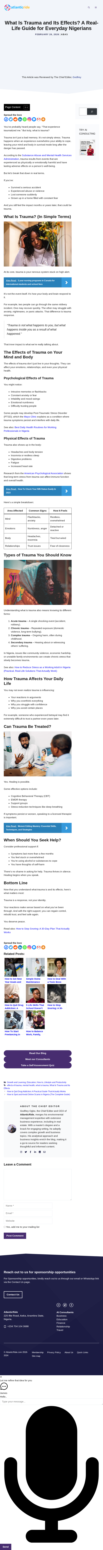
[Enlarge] (13, 1127)
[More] (43, 119)
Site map (36, 1356)
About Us (69, 1352)
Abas (64, 34)
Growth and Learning (16, 1082)
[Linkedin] (20, 119)
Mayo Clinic (30, 416)
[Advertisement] (51, 54)
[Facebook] (6, 119)
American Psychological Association (43, 473)
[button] (88, 7)
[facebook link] (71, 1305)
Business (62, 1315)
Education (31, 1082)
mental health (29, 1085)
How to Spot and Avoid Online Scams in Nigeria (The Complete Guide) (38, 1094)
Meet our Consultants (37, 1059)
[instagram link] (58, 1305)
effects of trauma (14, 1085)
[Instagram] (29, 119)
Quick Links (82, 1352)
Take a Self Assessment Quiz (37, 1065)
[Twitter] (11, 119)
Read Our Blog (37, 1053)
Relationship (63, 1326)
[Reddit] (15, 119)
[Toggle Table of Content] (24, 107)
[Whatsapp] (25, 119)
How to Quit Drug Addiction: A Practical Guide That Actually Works (36, 1091)
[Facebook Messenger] (34, 119)
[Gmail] (39, 119)
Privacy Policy (54, 1352)
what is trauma (42, 1085)
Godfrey (77, 77)
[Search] (92, 111)
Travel (60, 1330)
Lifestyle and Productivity (55, 1082)
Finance (61, 1323)
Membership (37, 1352)
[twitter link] (65, 1305)
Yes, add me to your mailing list (22, 1227)
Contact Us (13, 1294)
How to (40, 1082)
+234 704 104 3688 (18, 1326)
